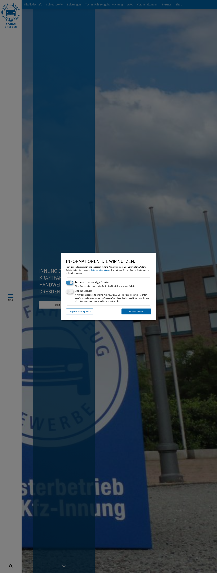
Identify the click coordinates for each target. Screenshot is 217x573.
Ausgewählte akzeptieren (79, 311)
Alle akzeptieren (136, 311)
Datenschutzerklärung (100, 270)
